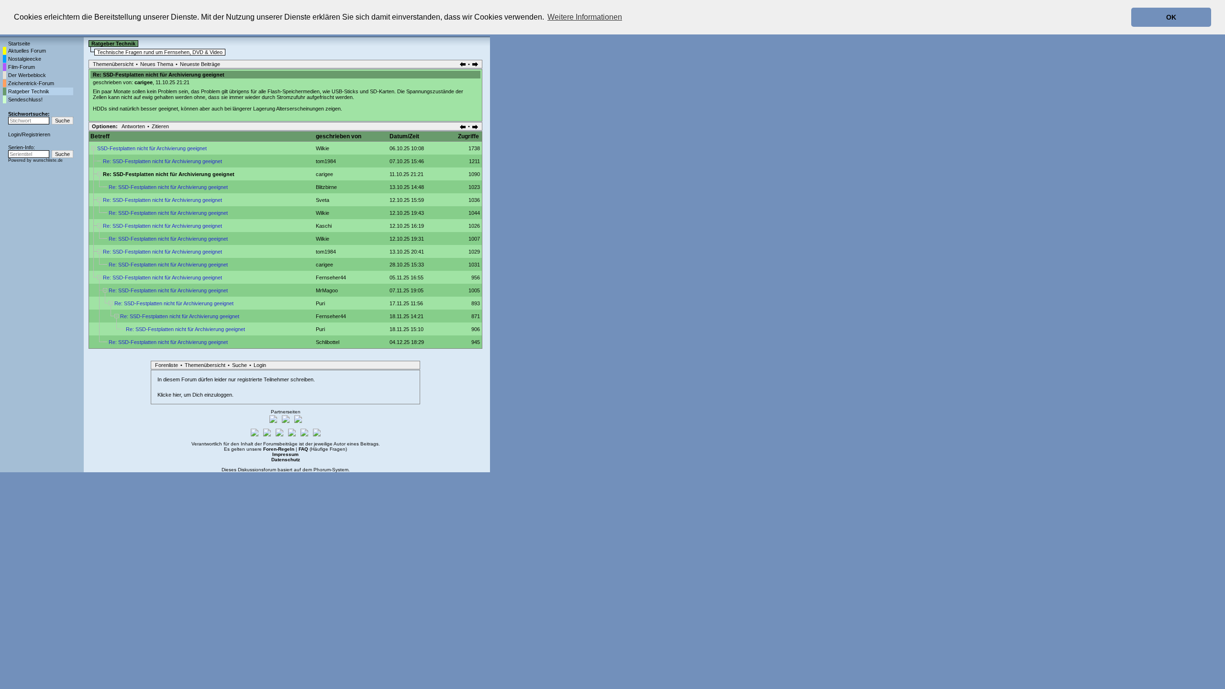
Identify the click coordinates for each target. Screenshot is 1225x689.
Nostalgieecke (24, 59)
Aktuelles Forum (27, 51)
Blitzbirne (326, 187)
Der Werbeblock (27, 75)
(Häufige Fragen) (323, 449)
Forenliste (166, 365)
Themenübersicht (113, 64)
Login (14, 134)
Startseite (19, 43)
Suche (239, 365)
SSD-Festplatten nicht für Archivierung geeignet (152, 148)
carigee (143, 82)
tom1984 (326, 161)
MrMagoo (327, 290)
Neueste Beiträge (200, 64)
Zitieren (160, 126)
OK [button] (1171, 17)
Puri (320, 303)
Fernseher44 (331, 277)
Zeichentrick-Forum (31, 83)
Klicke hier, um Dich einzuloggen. (195, 395)
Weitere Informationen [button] (584, 17)
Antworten (133, 126)
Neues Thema (156, 64)
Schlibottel (327, 342)
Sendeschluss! (25, 99)
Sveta (322, 200)
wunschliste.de (48, 160)
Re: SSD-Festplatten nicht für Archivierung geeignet (162, 161)
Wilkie (322, 148)
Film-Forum (21, 67)
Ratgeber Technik (28, 91)
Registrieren (36, 134)
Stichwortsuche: (29, 114)
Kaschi (324, 226)
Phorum (322, 469)
